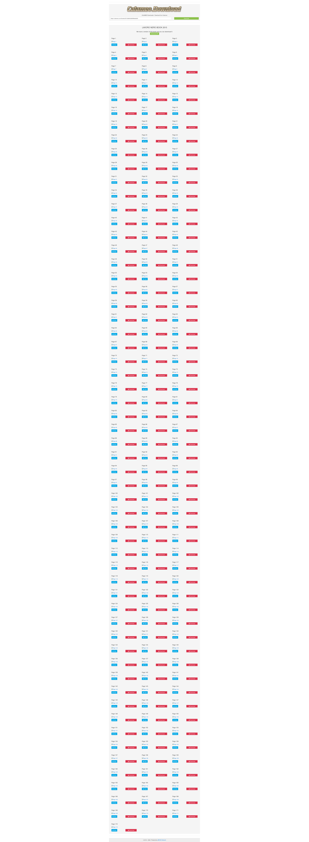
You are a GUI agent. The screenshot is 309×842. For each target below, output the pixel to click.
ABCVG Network (162, 840)
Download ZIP (154, 34)
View (115, 45)
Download (186, 18)
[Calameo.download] (154, 9)
